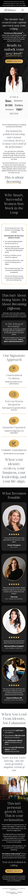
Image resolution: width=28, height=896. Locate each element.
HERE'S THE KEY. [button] (14, 61)
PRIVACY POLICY (11, 892)
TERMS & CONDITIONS (16, 893)
